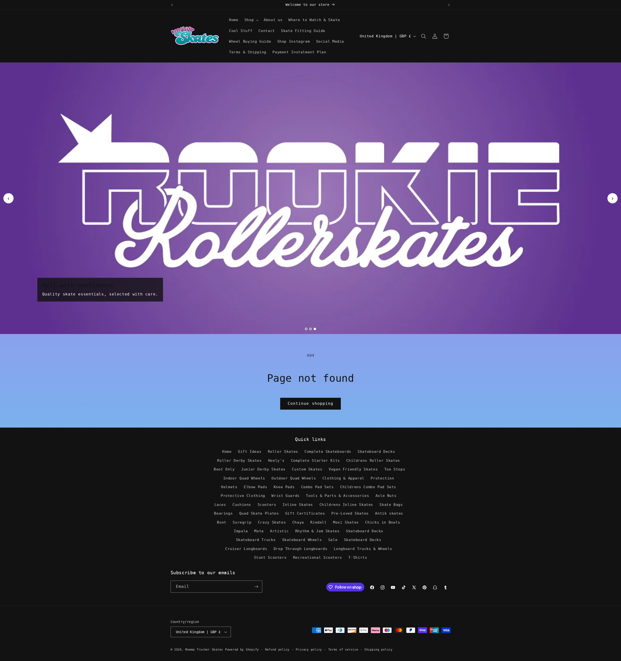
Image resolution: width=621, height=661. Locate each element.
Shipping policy (378, 649)
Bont (221, 522)
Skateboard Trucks (256, 540)
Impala (241, 531)
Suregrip (242, 522)
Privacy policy (309, 649)
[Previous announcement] (172, 5)
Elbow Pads (255, 487)
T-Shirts (357, 557)
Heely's (276, 460)
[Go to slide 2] (310, 329)
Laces (220, 504)
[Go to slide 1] (306, 329)
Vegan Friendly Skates (353, 469)
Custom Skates (307, 469)
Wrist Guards (285, 496)
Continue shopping (310, 403)
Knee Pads (284, 487)
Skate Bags (391, 504)
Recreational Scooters (317, 557)
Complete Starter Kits (315, 460)
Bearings (223, 513)
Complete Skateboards (327, 451)
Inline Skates (298, 504)
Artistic (279, 531)
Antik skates (389, 513)
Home (227, 451)
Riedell (318, 522)
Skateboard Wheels (302, 540)
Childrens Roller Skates (373, 460)
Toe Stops (394, 469)
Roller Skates (283, 451)
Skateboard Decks (376, 451)
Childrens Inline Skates (346, 504)
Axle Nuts (386, 496)
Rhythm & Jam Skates (317, 531)
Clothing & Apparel (343, 478)
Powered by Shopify (242, 649)
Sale (333, 540)
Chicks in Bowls (382, 522)
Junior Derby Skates (263, 469)
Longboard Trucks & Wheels (363, 549)
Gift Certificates (305, 513)
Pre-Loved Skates (350, 513)
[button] (251, 20)
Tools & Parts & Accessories (337, 496)
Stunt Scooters (270, 557)
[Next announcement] (449, 5)
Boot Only (224, 469)
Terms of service (343, 649)
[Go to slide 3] (315, 329)
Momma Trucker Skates (204, 649)
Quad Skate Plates (259, 513)
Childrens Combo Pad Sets (368, 487)
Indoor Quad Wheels (244, 478)
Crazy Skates (272, 522)
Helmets (229, 487)
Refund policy (277, 649)
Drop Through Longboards (300, 549)
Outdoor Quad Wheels (293, 478)
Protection (382, 478)
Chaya (298, 522)
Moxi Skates (346, 522)
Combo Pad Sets (317, 487)
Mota (259, 531)
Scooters (267, 504)
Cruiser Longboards (246, 549)
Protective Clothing (243, 496)
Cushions (241, 504)
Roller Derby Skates (239, 460)
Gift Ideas (249, 451)
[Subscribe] (256, 586)
